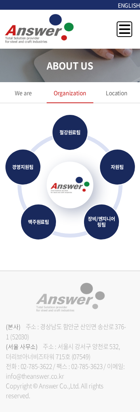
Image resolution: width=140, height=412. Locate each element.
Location (117, 93)
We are (23, 93)
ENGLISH (129, 5)
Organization (70, 93)
